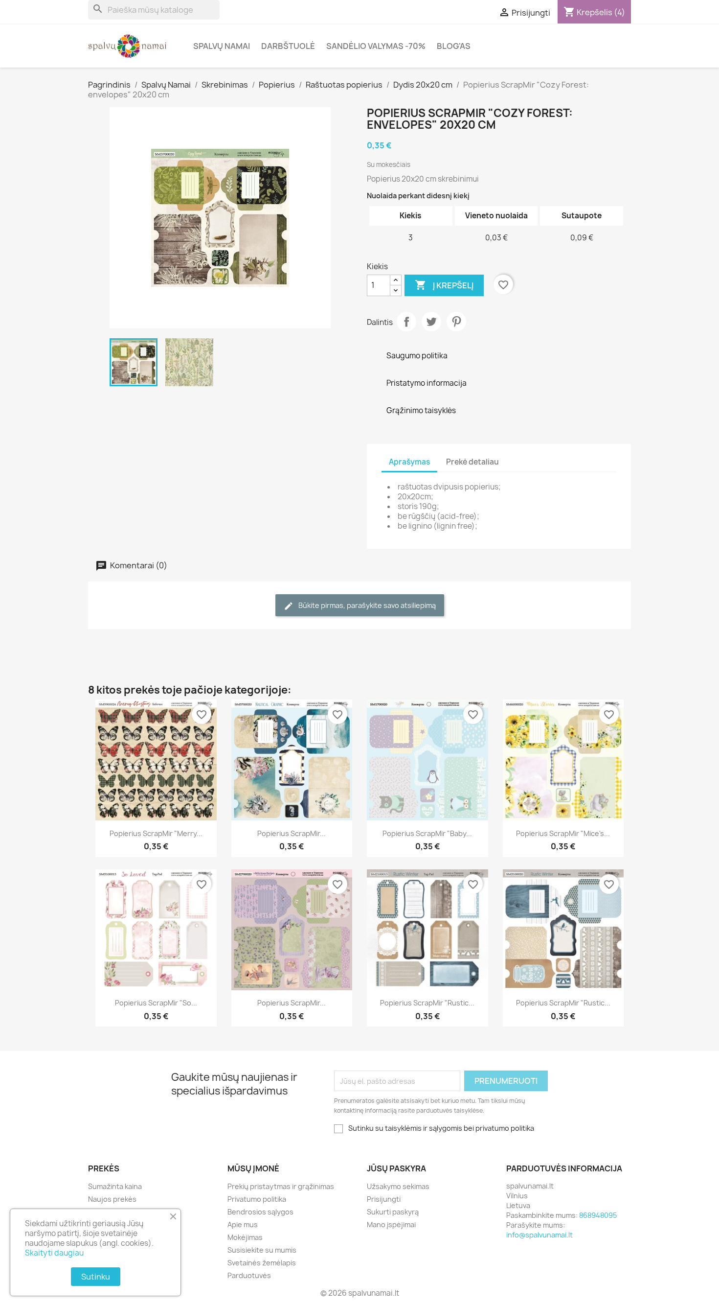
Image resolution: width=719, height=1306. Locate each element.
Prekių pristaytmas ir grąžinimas (280, 1186)
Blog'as (454, 46)
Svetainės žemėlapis (261, 1262)
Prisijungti (384, 1199)
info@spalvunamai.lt (539, 1234)
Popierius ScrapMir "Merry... (156, 833)
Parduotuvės (249, 1275)
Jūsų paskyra (396, 1168)
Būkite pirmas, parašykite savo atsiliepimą (366, 605)
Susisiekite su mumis (261, 1250)
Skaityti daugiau (54, 1253)
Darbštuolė (288, 46)
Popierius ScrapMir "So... (156, 1002)
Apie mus (242, 1224)
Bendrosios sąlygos (260, 1211)
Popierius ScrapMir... (291, 833)
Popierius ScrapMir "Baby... (427, 833)
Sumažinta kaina (115, 1186)
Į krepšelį (444, 285)
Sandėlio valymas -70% (376, 46)
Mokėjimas (245, 1237)
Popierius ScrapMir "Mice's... (563, 833)
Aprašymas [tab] (409, 462)
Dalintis (406, 321)
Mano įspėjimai (391, 1224)
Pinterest (456, 321)
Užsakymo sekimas (398, 1186)
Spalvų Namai (221, 46)
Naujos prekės (112, 1199)
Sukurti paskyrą (393, 1211)
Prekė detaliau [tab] (472, 462)
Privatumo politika (256, 1199)
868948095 (598, 1215)
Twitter (431, 321)
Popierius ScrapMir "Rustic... (427, 1002)
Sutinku (95, 1276)
